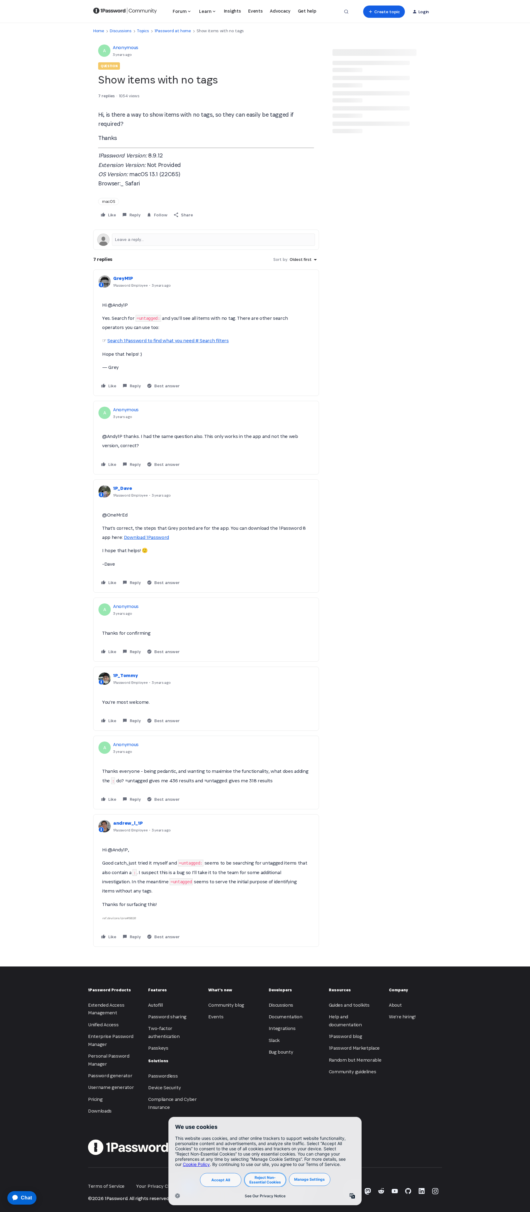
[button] (384, 12)
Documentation (285, 1016)
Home (98, 30)
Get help (307, 11)
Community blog (226, 1005)
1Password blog (345, 1036)
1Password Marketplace (354, 1048)
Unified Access (103, 1024)
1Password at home (173, 30)
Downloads (100, 1111)
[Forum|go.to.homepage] (125, 11)
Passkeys (158, 1048)
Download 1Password (146, 537)
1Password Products (109, 990)
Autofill (155, 1005)
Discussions (120, 30)
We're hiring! (402, 1016)
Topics (143, 30)
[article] (206, 333)
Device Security (164, 1087)
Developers (280, 990)
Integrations (282, 1028)
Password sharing (167, 1016)
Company (398, 990)
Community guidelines (352, 1071)
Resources (340, 990)
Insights (232, 11)
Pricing (95, 1099)
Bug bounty (281, 1052)
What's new (220, 990)
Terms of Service (106, 1186)
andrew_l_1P (128, 823)
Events (255, 11)
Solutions (158, 1060)
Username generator (111, 1087)
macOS (108, 201)
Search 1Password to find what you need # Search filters (168, 340)
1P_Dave (122, 488)
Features (157, 990)
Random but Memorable (355, 1060)
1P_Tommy (125, 675)
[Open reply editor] (206, 240)
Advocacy (280, 11)
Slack (274, 1040)
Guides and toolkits (349, 1005)
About (395, 1005)
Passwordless (163, 1076)
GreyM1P (123, 278)
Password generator (110, 1075)
